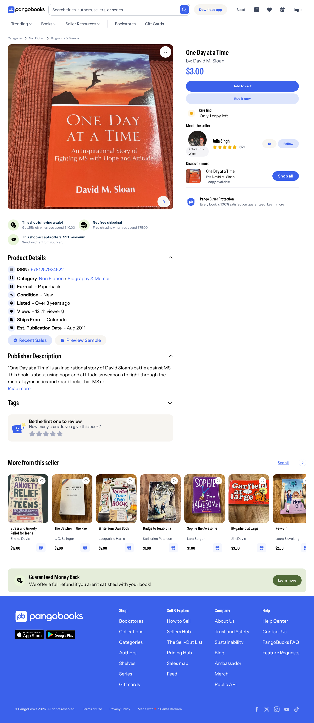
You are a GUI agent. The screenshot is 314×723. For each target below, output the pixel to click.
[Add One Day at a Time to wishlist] (165, 52)
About (241, 9)
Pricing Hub (179, 652)
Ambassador (228, 663)
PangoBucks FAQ (281, 642)
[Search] (184, 9)
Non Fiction (37, 38)
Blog (219, 652)
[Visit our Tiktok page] (296, 709)
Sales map (177, 663)
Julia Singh (221, 141)
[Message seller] (269, 143)
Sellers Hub (179, 631)
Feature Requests (281, 652)
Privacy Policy (119, 709)
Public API (226, 684)
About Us (224, 621)
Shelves (127, 663)
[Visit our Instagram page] (277, 709)
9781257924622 (47, 269)
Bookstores (125, 23)
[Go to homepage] (26, 9)
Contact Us (274, 631)
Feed (172, 674)
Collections (131, 631)
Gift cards (129, 684)
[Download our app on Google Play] (60, 634)
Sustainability (229, 642)
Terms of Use (92, 709)
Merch (221, 674)
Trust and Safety (232, 631)
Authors (127, 652)
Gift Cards (154, 23)
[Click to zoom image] (90, 126)
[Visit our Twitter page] (266, 709)
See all (283, 462)
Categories (15, 38)
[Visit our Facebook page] (257, 709)
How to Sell (179, 621)
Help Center (275, 621)
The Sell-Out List (185, 642)
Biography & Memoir (65, 38)
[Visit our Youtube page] (286, 709)
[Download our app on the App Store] (29, 634)
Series (125, 674)
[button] (90, 258)
